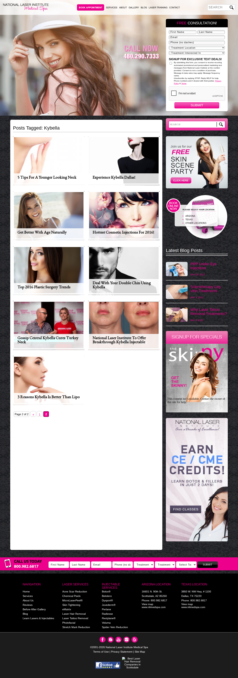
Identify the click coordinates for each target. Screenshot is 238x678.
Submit (197, 105)
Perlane (106, 609)
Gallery (134, 7)
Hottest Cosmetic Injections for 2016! (123, 232)
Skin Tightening (71, 604)
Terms (183, 83)
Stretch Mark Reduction (76, 627)
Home (26, 591)
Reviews (28, 604)
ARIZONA (190, 216)
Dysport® (107, 600)
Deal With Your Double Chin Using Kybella (122, 285)
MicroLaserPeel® (72, 600)
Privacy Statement (121, 651)
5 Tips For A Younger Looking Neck (46, 177)
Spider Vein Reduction (115, 627)
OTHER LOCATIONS (195, 223)
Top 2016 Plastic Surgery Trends (43, 287)
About (123, 7)
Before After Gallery (34, 609)
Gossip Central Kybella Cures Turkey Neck (47, 339)
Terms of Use (101, 651)
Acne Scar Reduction (74, 591)
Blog (144, 7)
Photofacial (68, 622)
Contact (174, 7)
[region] (197, 481)
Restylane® (108, 618)
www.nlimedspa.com (154, 607)
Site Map (140, 651)
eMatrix (66, 609)
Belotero (107, 595)
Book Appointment (90, 7)
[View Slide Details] (197, 479)
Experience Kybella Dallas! (114, 177)
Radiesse (107, 613)
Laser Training (158, 7)
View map (147, 604)
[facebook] (107, 665)
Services (111, 7)
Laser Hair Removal (74, 613)
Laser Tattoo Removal (75, 618)
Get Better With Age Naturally (42, 232)
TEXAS (189, 219)
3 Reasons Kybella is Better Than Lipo (48, 396)
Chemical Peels (71, 595)
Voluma (106, 622)
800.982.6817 (159, 600)
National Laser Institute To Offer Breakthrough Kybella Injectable (119, 339)
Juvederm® (108, 604)
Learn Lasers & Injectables (38, 618)
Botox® (106, 591)
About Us (28, 600)
